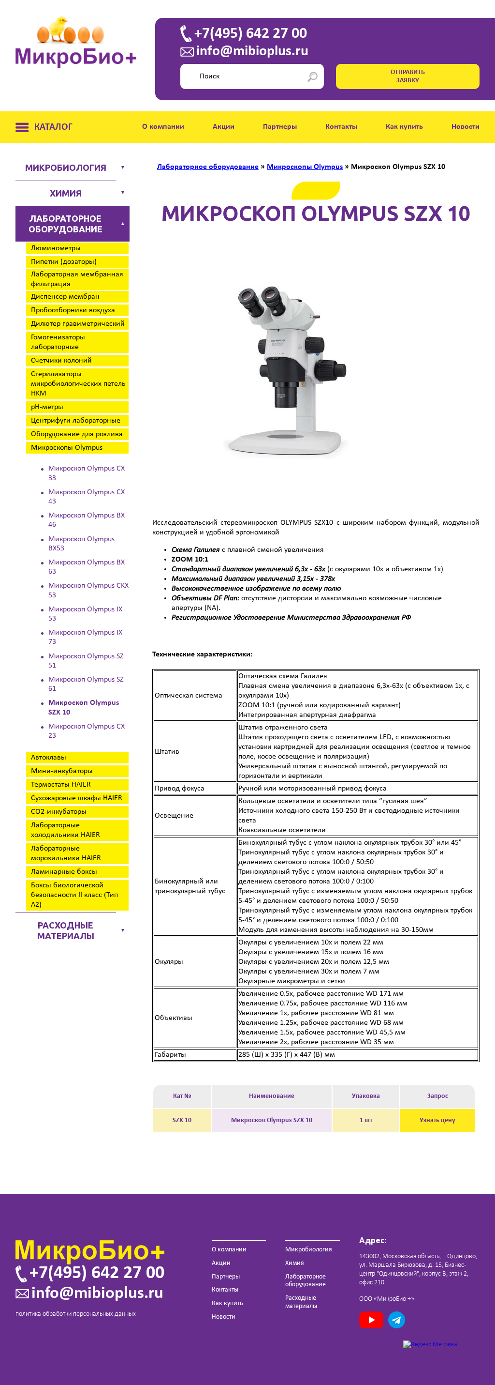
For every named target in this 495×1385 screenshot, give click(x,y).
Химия (66, 193)
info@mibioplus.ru (252, 52)
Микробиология (65, 167)
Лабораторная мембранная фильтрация (77, 279)
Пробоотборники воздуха (73, 310)
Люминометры (56, 248)
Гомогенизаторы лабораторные (58, 342)
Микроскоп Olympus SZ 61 (86, 684)
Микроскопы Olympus (66, 448)
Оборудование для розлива (77, 434)
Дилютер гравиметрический (78, 324)
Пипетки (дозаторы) (64, 262)
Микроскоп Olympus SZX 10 (83, 707)
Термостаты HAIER (61, 785)
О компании (163, 127)
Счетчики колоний (61, 361)
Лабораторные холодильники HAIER (65, 830)
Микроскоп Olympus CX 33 (86, 473)
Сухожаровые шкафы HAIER (76, 798)
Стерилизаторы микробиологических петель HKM (78, 383)
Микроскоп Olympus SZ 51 (86, 661)
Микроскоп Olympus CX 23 (86, 731)
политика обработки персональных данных (75, 1314)
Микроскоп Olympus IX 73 (85, 637)
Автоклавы (48, 757)
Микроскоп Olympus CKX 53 (88, 590)
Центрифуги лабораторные (75, 421)
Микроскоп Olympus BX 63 (86, 567)
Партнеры (280, 127)
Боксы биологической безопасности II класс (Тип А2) (74, 895)
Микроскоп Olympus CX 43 (86, 496)
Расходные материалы (65, 930)
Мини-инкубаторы (62, 771)
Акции (223, 127)
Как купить (404, 127)
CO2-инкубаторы (59, 812)
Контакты (341, 127)
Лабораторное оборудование (65, 223)
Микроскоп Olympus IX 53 (85, 614)
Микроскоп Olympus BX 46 (86, 520)
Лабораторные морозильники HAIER (66, 853)
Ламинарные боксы (64, 872)
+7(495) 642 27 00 (250, 34)
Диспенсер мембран (65, 297)
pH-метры (47, 407)
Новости (465, 127)
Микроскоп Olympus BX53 (81, 543)
